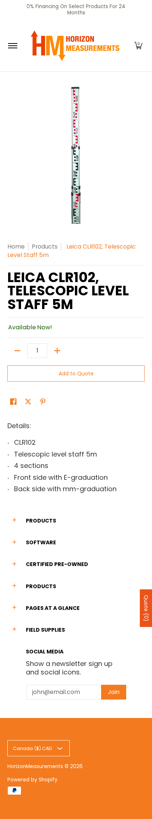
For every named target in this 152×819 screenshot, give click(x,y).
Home (16, 246)
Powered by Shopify (32, 779)
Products (45, 246)
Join (114, 692)
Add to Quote (76, 373)
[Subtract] (17, 350)
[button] (138, 46)
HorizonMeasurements (35, 766)
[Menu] (12, 46)
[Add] (57, 350)
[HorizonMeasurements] (75, 46)
